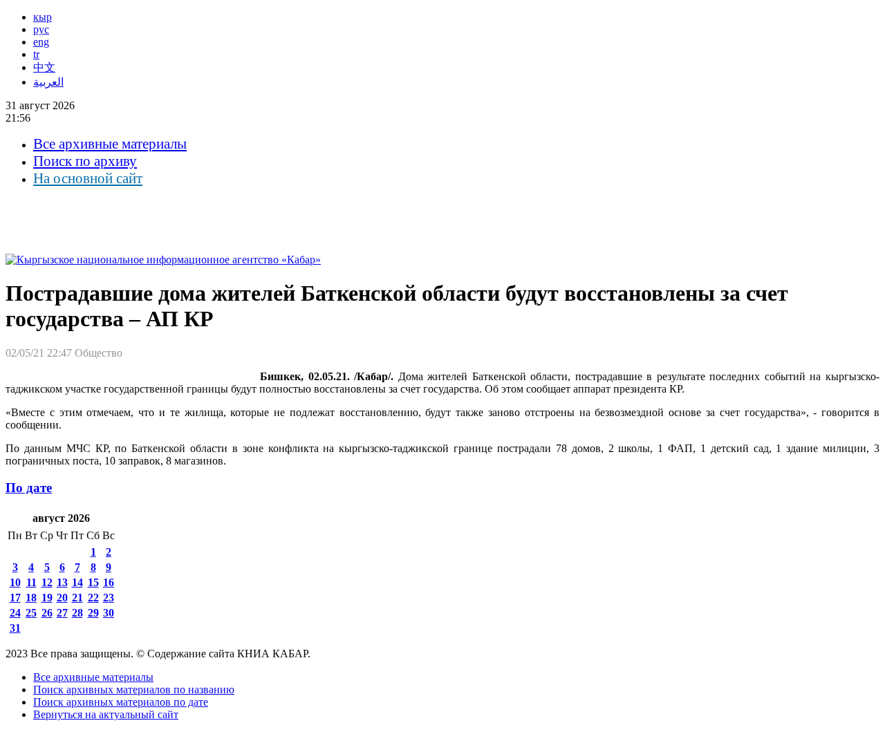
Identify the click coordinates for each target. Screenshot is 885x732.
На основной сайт (87, 178)
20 (62, 597)
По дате (29, 487)
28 (77, 613)
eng (41, 42)
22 (93, 597)
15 (93, 582)
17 (15, 597)
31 (15, 628)
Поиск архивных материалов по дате (120, 702)
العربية (48, 82)
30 (108, 613)
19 (47, 597)
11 (31, 582)
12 (47, 582)
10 (15, 582)
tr (36, 54)
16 (108, 582)
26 (47, 613)
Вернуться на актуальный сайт (105, 714)
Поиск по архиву (85, 161)
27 (62, 613)
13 (62, 582)
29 (93, 613)
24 (15, 613)
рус (41, 29)
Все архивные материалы (110, 143)
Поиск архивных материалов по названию (133, 689)
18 (31, 597)
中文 (44, 67)
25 (31, 613)
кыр (42, 17)
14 (77, 582)
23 (108, 597)
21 (77, 597)
